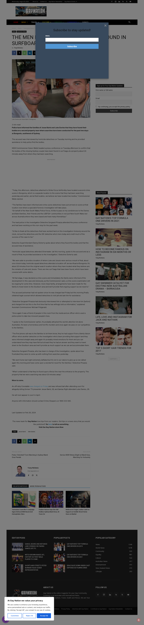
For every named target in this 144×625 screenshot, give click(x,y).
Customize (15, 616)
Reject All (29, 616)
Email (47, 36)
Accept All (44, 616)
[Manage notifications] (139, 620)
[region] (29, 609)
